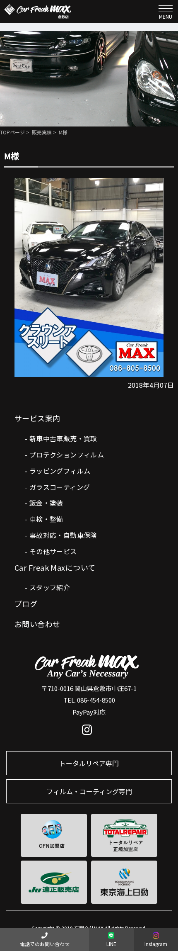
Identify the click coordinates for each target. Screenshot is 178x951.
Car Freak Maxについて (55, 567)
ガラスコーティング (59, 487)
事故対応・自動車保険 (63, 535)
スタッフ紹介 (49, 587)
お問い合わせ (37, 623)
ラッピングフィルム (60, 471)
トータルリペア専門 (89, 763)
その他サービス (53, 551)
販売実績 (42, 132)
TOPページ (12, 132)
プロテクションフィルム (66, 455)
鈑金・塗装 (46, 503)
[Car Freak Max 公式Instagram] (89, 732)
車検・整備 (46, 519)
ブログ (25, 603)
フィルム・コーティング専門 (89, 791)
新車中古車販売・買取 (63, 438)
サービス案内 (37, 418)
